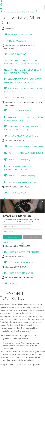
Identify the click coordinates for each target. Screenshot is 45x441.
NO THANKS (32, 237)
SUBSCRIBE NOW (12, 237)
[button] (22, 216)
